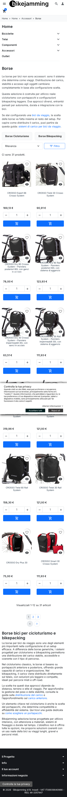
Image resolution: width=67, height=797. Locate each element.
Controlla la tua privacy (16, 784)
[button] (56, 4)
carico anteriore (37, 698)
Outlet (6, 56)
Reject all (55, 410)
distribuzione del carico (29, 695)
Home (7, 26)
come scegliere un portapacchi (23, 713)
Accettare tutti (35, 410)
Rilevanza (22, 146)
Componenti (9, 44)
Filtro (54, 146)
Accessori (8, 50)
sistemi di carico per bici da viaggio (40, 126)
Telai (5, 39)
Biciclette (8, 33)
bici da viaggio (40, 115)
